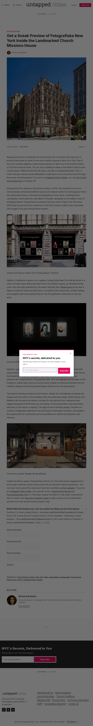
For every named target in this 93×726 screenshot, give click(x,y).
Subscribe (64, 371)
